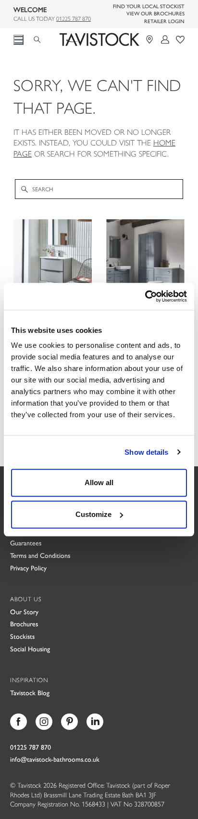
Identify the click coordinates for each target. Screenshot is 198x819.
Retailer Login (164, 21)
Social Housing (30, 648)
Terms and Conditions (40, 555)
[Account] (165, 39)
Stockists (22, 636)
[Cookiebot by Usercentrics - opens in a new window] (145, 296)
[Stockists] (150, 39)
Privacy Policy (28, 567)
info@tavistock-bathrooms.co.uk (54, 759)
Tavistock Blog (30, 692)
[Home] (99, 39)
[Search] (40, 38)
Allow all (99, 482)
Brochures (24, 623)
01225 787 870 (73, 18)
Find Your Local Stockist (149, 6)
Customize (93, 514)
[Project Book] (180, 39)
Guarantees (25, 542)
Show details (146, 452)
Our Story (24, 611)
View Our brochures (155, 13)
